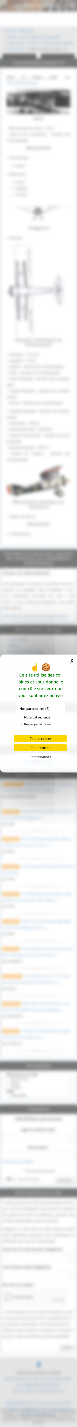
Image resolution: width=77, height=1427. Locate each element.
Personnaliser (40, 757)
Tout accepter (40, 739)
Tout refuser (40, 748)
